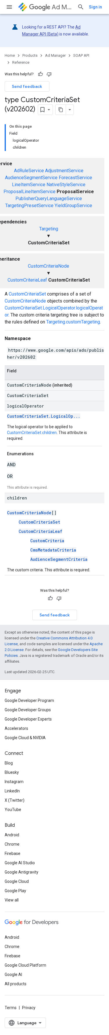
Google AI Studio (20, 862)
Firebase (12, 853)
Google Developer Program (29, 700)
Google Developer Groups (28, 709)
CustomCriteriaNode (48, 266)
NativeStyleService (66, 184)
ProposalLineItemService (29, 191)
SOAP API (81, 55)
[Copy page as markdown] (61, 110)
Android (12, 835)
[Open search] (80, 6)
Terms (11, 1007)
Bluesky (12, 772)
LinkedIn (12, 791)
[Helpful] (40, 74)
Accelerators (16, 728)
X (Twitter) (14, 800)
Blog (9, 763)
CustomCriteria (47, 540)
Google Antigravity (21, 872)
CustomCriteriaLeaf (27, 280)
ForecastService (75, 177)
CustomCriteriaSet (27, 294)
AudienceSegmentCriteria (58, 559)
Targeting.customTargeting (73, 322)
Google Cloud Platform (25, 965)
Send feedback (27, 86)
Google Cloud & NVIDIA (25, 737)
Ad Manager (62, 7)
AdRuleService (29, 170)
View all (12, 900)
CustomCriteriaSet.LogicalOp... (43, 416)
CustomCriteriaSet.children (32, 432)
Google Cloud (17, 881)
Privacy (28, 1007)
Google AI (13, 974)
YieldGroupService (73, 205)
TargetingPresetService (29, 205)
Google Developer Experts (28, 719)
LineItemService (28, 184)
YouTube (13, 809)
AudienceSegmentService (31, 177)
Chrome (12, 844)
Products (29, 55)
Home (10, 55)
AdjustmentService (64, 170)
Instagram (14, 781)
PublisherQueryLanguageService (48, 198)
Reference (20, 62)
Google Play (15, 890)
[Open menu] (9, 7)
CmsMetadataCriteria (53, 550)
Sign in (95, 7)
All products (15, 983)
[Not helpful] (49, 74)
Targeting (48, 229)
